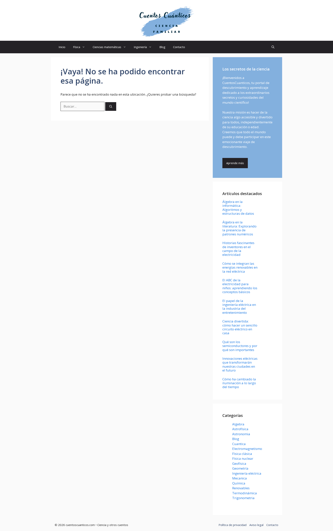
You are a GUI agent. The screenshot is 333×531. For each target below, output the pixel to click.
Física (76, 47)
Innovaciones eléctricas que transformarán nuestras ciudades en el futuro (239, 364)
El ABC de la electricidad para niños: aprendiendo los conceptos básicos (239, 286)
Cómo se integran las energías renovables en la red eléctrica (239, 267)
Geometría (240, 468)
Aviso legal (256, 525)
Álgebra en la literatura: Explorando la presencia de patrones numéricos (239, 228)
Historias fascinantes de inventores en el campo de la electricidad (238, 249)
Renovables (241, 488)
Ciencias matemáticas (107, 47)
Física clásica (242, 453)
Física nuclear (242, 458)
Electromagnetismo (247, 448)
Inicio (62, 47)
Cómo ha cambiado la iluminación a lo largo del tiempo (239, 383)
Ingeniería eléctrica (246, 473)
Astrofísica (240, 429)
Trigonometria (243, 498)
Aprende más (235, 163)
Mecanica (239, 478)
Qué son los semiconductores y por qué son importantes (239, 346)
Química (238, 483)
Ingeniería (140, 47)
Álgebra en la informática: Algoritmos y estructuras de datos (238, 207)
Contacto (179, 47)
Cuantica (239, 444)
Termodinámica (244, 493)
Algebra (238, 424)
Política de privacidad (232, 525)
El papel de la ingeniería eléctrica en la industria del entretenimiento (239, 307)
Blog (162, 47)
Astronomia (241, 434)
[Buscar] (110, 106)
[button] (273, 47)
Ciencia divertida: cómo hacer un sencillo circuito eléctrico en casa (239, 327)
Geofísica (239, 463)
